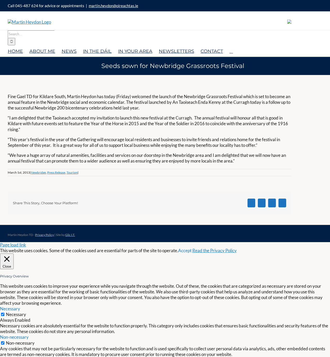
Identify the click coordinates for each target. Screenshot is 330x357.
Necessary (16, 314)
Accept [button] (185, 250)
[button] (231, 50)
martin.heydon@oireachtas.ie (113, 5)
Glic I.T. (70, 235)
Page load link (13, 245)
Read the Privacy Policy (214, 250)
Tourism (72, 172)
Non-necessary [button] (14, 337)
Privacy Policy (44, 235)
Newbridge (38, 172)
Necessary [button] (10, 308)
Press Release (56, 172)
